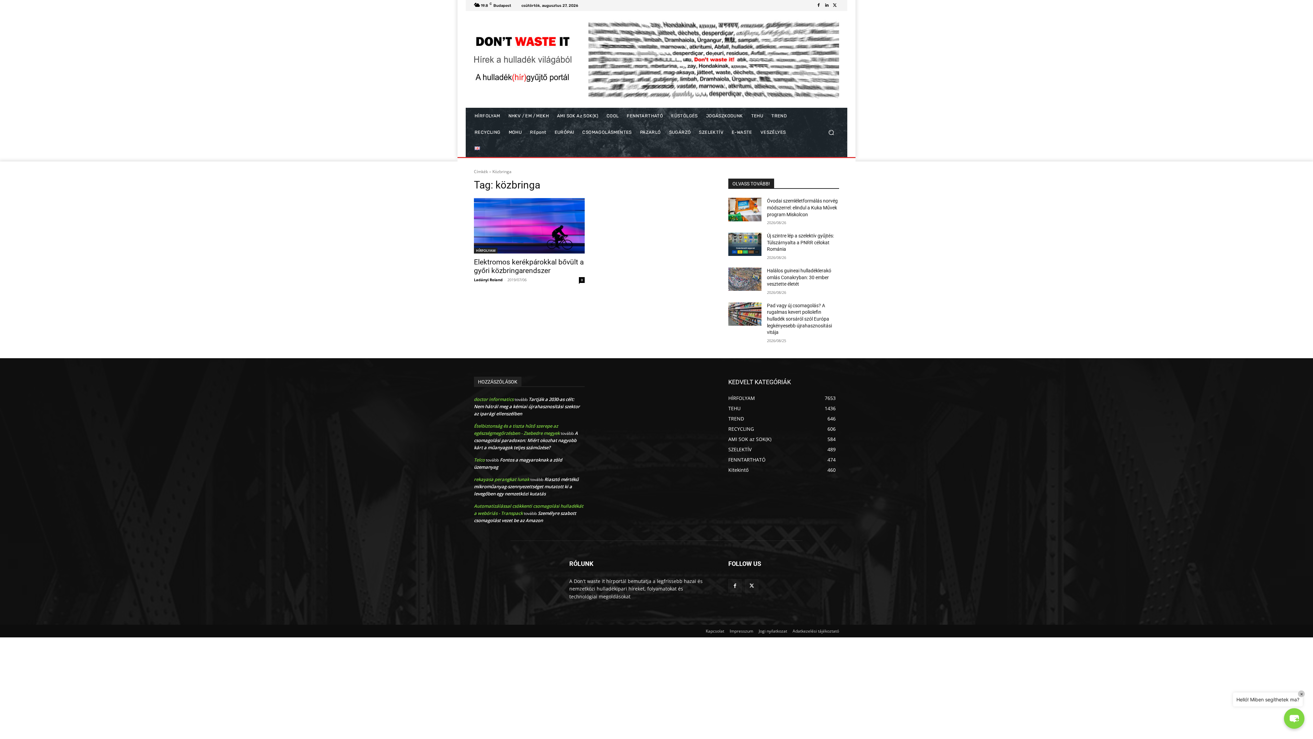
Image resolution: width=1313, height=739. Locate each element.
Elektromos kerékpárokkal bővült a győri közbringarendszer (529, 266)
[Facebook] (818, 5)
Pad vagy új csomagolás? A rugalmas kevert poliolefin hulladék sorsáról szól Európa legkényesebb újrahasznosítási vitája (799, 319)
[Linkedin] (827, 5)
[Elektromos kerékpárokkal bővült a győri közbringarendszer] (529, 226)
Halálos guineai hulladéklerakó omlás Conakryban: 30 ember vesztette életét (799, 277)
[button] (831, 133)
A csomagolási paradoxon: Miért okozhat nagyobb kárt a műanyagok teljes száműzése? (526, 440)
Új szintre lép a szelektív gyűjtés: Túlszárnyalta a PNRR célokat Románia (800, 242)
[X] (835, 5)
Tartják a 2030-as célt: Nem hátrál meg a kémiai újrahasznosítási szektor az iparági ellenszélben (527, 406)
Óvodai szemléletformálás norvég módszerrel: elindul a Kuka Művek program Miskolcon (802, 207)
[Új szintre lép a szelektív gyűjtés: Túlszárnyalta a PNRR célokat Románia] (744, 244)
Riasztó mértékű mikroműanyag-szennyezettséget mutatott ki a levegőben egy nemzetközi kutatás (526, 486)
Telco (479, 460)
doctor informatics (494, 399)
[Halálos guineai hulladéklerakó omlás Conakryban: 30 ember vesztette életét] (744, 279)
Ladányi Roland (488, 279)
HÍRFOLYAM (485, 250)
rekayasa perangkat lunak (501, 479)
